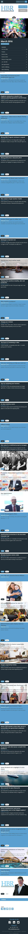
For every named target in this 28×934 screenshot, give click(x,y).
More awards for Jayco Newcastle (10, 788)
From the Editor (5, 49)
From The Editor (5, 870)
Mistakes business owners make (10, 555)
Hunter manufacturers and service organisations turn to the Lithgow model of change (13, 810)
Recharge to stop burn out (8, 240)
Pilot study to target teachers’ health (11, 198)
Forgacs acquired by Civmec (9, 665)
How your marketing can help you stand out (13, 363)
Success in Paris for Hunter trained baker (12, 644)
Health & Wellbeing (5, 67)
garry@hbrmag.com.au (14, 929)
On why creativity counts (8, 404)
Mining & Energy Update (6, 59)
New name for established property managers (14, 445)
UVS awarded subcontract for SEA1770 (12, 603)
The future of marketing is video (10, 342)
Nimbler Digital (15, 933)
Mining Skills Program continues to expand (13, 137)
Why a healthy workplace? (8, 301)
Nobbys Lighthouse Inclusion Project (11, 706)
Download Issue (6, 43)
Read (3, 92)
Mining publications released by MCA (11, 157)
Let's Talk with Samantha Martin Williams (12, 575)
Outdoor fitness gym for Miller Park (11, 219)
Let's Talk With (4, 61)
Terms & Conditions (17, 931)
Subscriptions (23, 10)
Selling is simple (5, 424)
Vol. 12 (2, 39)
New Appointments (5, 64)
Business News (4, 54)
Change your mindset (7, 322)
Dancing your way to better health (10, 260)
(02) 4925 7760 (15, 927)
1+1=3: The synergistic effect (9, 514)
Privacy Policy (24, 931)
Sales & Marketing (5, 69)
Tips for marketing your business (10, 383)
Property (3, 51)
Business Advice (5, 56)
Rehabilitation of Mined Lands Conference (13, 178)
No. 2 (5, 39)
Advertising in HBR (23, 6)
